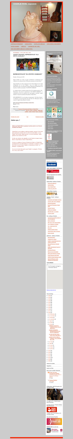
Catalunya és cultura (52, 239)
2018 (49, 309)
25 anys (31, 110)
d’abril (50, 343)
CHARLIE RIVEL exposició (24, 4)
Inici (27, 116)
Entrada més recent (15, 116)
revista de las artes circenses (54, 231)
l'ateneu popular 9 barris (53, 229)
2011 (49, 357)
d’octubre (51, 317)
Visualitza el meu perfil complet (55, 148)
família (33, 111)
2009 (49, 360)
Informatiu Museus (52, 250)
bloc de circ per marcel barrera (54, 222)
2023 (49, 300)
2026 (49, 295)
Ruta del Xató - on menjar (53, 211)
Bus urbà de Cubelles (52, 123)
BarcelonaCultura (51, 237)
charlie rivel (40, 110)
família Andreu (51, 185)
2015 (49, 350)
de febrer (51, 346)
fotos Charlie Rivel (51, 186)
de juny (51, 324)
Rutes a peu (50, 126)
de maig (51, 341)
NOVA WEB (51, 381)
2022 (49, 302)
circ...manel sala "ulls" (52, 226)
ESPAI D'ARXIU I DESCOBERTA (54, 44)
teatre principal (51, 233)
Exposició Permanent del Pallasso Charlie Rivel (53, 141)
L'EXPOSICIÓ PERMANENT (17, 44)
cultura (30, 111)
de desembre (52, 314)
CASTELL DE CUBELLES (39, 44)
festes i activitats (39, 111)
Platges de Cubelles (52, 209)
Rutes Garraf (50, 128)
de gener (51, 348)
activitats (35, 110)
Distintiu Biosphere (52, 203)
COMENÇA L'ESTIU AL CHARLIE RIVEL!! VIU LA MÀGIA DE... (55, 327)
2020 (49, 305)
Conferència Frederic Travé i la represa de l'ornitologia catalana (55, 375)
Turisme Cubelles (53, 380)
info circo (50, 227)
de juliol (51, 322)
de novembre (52, 315)
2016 (49, 312)
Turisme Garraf (51, 213)
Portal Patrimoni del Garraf (53, 255)
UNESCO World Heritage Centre (54, 257)
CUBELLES (23, 46)
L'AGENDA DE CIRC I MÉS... (34, 46)
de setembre (52, 319)
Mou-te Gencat (51, 121)
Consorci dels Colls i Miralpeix (54, 201)
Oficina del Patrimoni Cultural (54, 253)
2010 (49, 359)
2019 (49, 307)
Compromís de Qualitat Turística (54, 199)
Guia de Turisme (51, 208)
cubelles (26, 111)
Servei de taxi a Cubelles (53, 125)
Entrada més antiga (40, 116)
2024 (49, 299)
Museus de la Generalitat (53, 251)
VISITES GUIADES (15, 46)
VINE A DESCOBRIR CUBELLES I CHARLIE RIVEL (22, 48)
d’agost (51, 320)
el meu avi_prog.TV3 (52, 188)
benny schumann (51, 220)
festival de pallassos (52, 183)
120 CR (27, 110)
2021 (49, 304)
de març (51, 345)
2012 (49, 355)
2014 (49, 352)
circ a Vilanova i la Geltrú (53, 224)
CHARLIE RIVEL (28, 44)
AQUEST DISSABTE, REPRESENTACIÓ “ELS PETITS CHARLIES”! (54, 331)
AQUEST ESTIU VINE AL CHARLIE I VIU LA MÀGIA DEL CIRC (55, 338)
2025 (49, 297)
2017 (49, 310)
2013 (49, 354)
